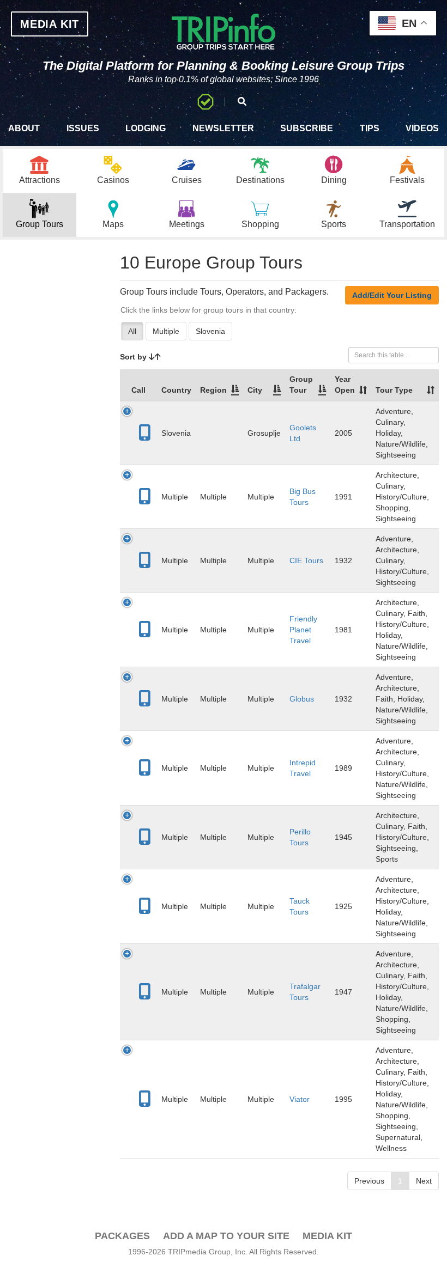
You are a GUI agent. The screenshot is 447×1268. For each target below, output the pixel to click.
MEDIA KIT (49, 24)
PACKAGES (122, 1235)
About (24, 128)
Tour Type (394, 390)
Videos (422, 128)
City (254, 390)
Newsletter (223, 128)
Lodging (145, 128)
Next (424, 1180)
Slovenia (210, 331)
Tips (369, 128)
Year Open (345, 384)
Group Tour (301, 384)
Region (213, 390)
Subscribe (306, 128)
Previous (369, 1180)
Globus (301, 698)
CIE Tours (306, 560)
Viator (299, 1099)
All (132, 331)
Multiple (166, 331)
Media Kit (327, 1235)
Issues (83, 128)
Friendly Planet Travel (303, 629)
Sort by (134, 356)
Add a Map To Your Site (226, 1235)
